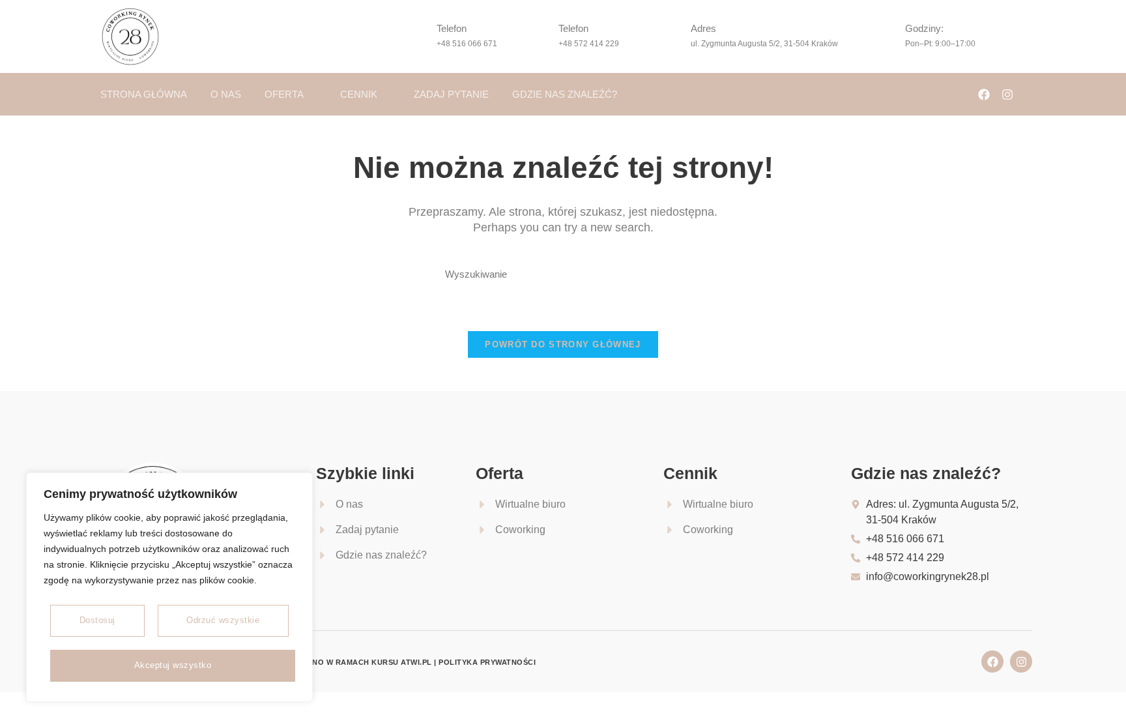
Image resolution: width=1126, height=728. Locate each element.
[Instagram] (1007, 94)
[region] (169, 587)
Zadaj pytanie (451, 94)
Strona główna (143, 94)
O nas (225, 94)
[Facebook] (984, 94)
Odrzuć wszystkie (222, 620)
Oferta (284, 94)
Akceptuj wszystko (173, 665)
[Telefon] (417, 36)
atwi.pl (416, 662)
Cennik (358, 94)
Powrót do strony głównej (563, 344)
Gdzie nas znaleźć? (564, 94)
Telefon (452, 28)
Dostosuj (97, 620)
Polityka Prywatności (487, 662)
